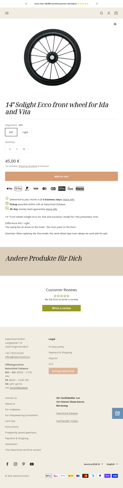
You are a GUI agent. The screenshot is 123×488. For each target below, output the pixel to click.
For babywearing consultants (21, 415)
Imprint (53, 358)
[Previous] (26, 3)
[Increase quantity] (24, 149)
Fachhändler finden (67, 420)
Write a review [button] (61, 308)
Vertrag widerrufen (63, 371)
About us (10, 403)
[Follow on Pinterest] (23, 464)
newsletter (11, 444)
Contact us (11, 397)
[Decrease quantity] (10, 149)
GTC (51, 363)
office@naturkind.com (17, 356)
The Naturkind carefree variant (23, 449)
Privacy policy (56, 346)
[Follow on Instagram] (15, 464)
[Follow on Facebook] (7, 464)
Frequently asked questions (20, 432)
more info (68, 199)
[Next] (97, 3)
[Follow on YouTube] (32, 464)
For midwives (12, 409)
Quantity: (10, 142)
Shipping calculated (27, 166)
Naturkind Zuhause (67, 413)
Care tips (10, 420)
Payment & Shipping (60, 352)
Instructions (12, 426)
